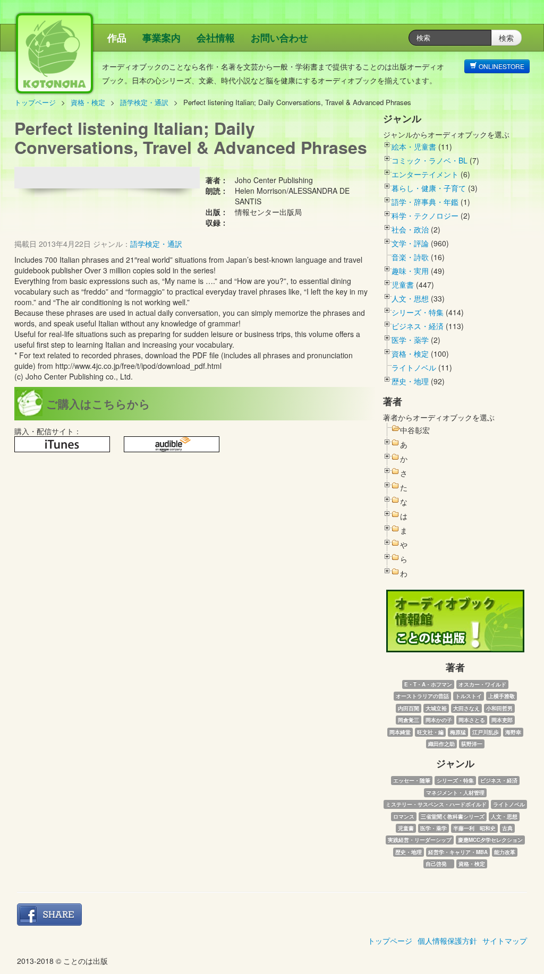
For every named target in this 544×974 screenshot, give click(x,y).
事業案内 (161, 38)
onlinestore (500, 66)
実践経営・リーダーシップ (420, 839)
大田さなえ (466, 708)
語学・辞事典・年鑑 (425, 201)
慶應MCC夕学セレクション (490, 839)
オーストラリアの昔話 (422, 696)
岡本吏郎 (502, 719)
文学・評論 (410, 243)
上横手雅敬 (501, 696)
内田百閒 (408, 708)
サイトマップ (504, 940)
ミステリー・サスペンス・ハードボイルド (436, 804)
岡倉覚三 (408, 719)
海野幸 (513, 732)
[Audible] (171, 444)
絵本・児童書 (414, 146)
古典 (507, 828)
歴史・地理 (410, 381)
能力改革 (504, 852)
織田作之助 (441, 743)
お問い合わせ (279, 38)
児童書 (403, 284)
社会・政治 (410, 229)
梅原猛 (458, 732)
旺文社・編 (430, 732)
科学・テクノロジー (425, 215)
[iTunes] (62, 444)
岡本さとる (471, 719)
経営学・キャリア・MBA (458, 852)
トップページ (35, 102)
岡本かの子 (439, 719)
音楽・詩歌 (410, 257)
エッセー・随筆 (411, 780)
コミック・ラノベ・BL (430, 160)
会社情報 (216, 38)
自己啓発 (439, 863)
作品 (116, 38)
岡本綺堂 (400, 732)
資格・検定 (88, 102)
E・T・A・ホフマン (428, 684)
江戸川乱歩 (485, 732)
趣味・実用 (410, 270)
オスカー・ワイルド (482, 684)
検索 (506, 37)
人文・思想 (410, 298)
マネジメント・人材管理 (455, 792)
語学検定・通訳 (144, 102)
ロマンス (403, 816)
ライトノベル (414, 367)
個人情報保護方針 (447, 940)
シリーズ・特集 (418, 312)
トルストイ (468, 696)
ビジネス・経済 (418, 326)
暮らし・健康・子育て (429, 188)
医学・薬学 (410, 339)
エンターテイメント (425, 174)
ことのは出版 (104, 58)
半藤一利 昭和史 (474, 828)
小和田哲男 (499, 708)
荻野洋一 (471, 743)
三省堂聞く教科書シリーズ (452, 816)
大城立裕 (436, 708)
